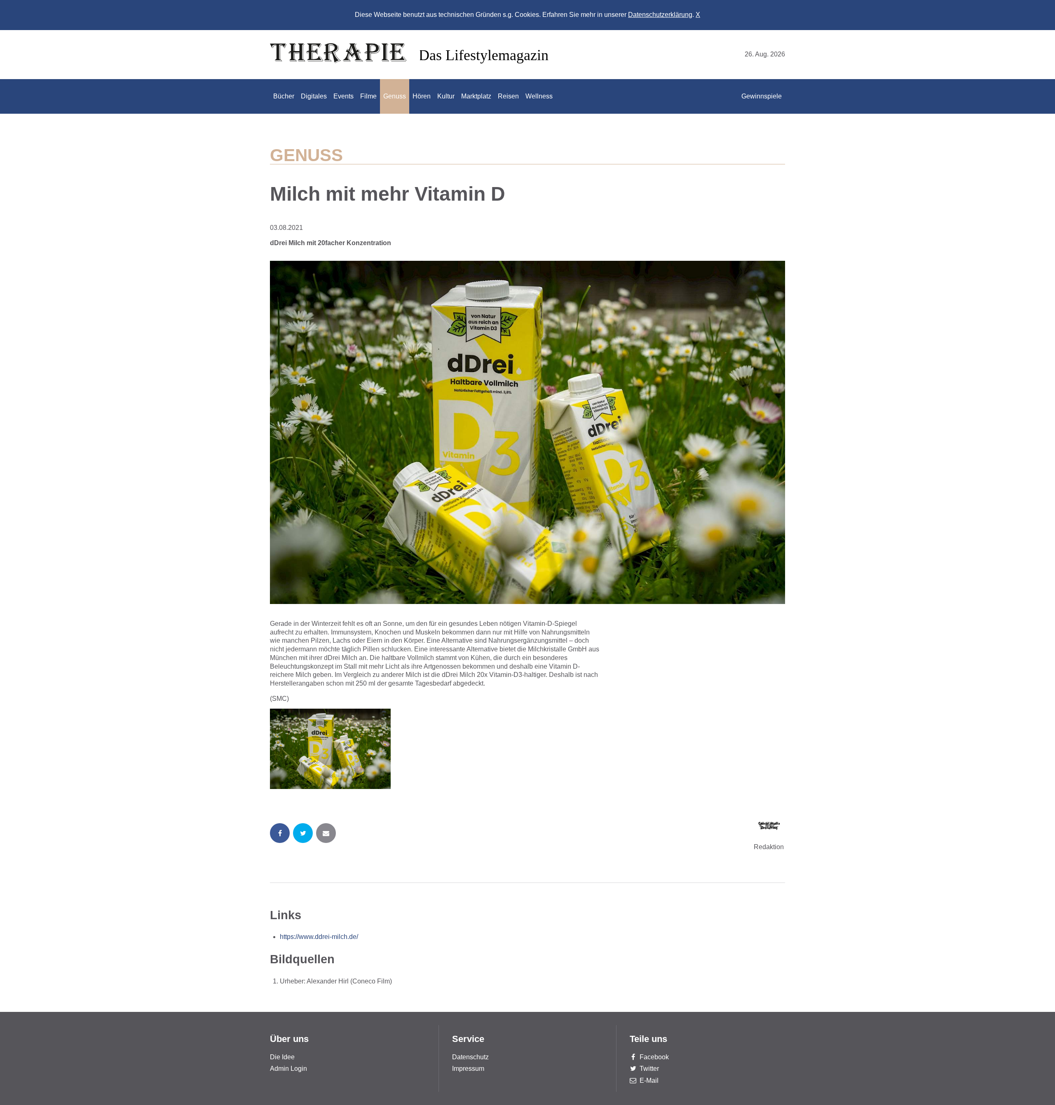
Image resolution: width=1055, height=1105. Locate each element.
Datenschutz (470, 1057)
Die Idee (282, 1057)
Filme (368, 96)
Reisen (508, 96)
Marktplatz (476, 96)
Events (343, 96)
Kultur (446, 96)
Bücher (283, 96)
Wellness (539, 96)
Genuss (394, 96)
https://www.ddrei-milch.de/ (319, 936)
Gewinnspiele (761, 96)
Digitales (314, 96)
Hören (422, 96)
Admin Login (288, 1068)
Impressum (468, 1068)
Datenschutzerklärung (660, 14)
